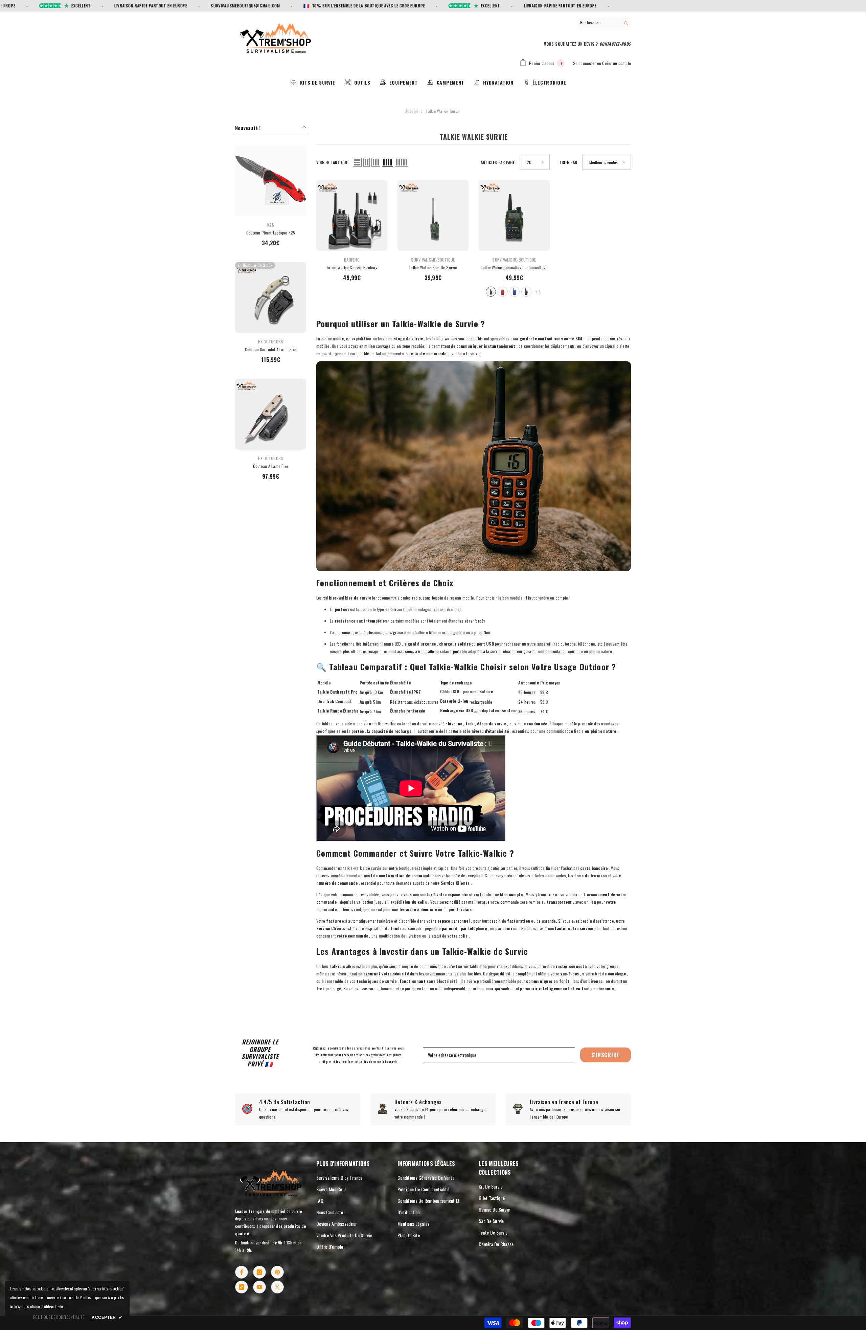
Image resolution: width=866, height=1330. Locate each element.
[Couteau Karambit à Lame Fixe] (270, 297)
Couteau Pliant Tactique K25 (270, 232)
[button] (357, 162)
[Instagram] (259, 1272)
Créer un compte (616, 63)
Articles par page (498, 162)
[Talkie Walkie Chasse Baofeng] (351, 215)
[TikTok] (241, 1287)
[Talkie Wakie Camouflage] (514, 215)
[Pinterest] (277, 1272)
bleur (514, 292)
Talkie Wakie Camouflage (514, 267)
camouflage (491, 292)
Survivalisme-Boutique (433, 260)
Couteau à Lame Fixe (271, 466)
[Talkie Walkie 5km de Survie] (433, 215)
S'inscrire (605, 1055)
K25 (270, 225)
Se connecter (584, 63)
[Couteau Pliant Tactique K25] (270, 180)
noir (526, 292)
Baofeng (352, 260)
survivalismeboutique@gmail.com (203, 5)
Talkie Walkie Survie (443, 111)
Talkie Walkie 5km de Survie (433, 267)
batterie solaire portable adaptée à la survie (463, 651)
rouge (503, 292)
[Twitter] (277, 1287)
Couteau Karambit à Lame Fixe (271, 349)
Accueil (411, 111)
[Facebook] (241, 1272)
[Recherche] (604, 23)
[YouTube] (259, 1287)
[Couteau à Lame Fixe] (270, 414)
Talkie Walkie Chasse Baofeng (352, 267)
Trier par (568, 162)
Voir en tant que (332, 162)
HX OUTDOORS (270, 341)
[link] (297, 1109)
